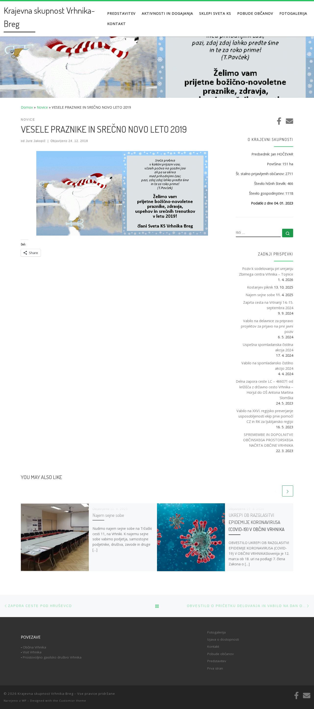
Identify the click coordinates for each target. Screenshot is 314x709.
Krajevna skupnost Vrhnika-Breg (45, 693)
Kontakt (213, 646)
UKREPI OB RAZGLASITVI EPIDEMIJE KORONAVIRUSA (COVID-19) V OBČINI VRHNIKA (256, 522)
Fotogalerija (216, 632)
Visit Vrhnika (32, 652)
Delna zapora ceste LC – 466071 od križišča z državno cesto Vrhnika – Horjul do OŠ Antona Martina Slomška (264, 389)
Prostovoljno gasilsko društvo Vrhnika (52, 657)
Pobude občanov (220, 654)
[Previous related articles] (275, 490)
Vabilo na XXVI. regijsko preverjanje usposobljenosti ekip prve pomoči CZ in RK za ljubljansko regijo (264, 416)
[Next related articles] (287, 490)
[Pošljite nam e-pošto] (289, 121)
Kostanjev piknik (260, 287)
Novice (42, 107)
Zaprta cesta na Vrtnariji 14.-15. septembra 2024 (268, 305)
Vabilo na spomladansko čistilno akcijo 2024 (267, 366)
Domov (27, 107)
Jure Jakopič (36, 141)
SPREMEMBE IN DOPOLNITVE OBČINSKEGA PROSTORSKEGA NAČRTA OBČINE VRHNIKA (268, 440)
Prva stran (215, 668)
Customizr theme (72, 700)
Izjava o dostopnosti (223, 639)
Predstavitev (216, 661)
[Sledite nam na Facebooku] (279, 121)
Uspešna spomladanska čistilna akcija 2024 (268, 347)
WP (24, 700)
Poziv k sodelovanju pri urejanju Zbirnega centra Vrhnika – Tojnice (266, 271)
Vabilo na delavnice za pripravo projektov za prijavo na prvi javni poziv (267, 326)
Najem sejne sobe (108, 515)
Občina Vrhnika (34, 647)
